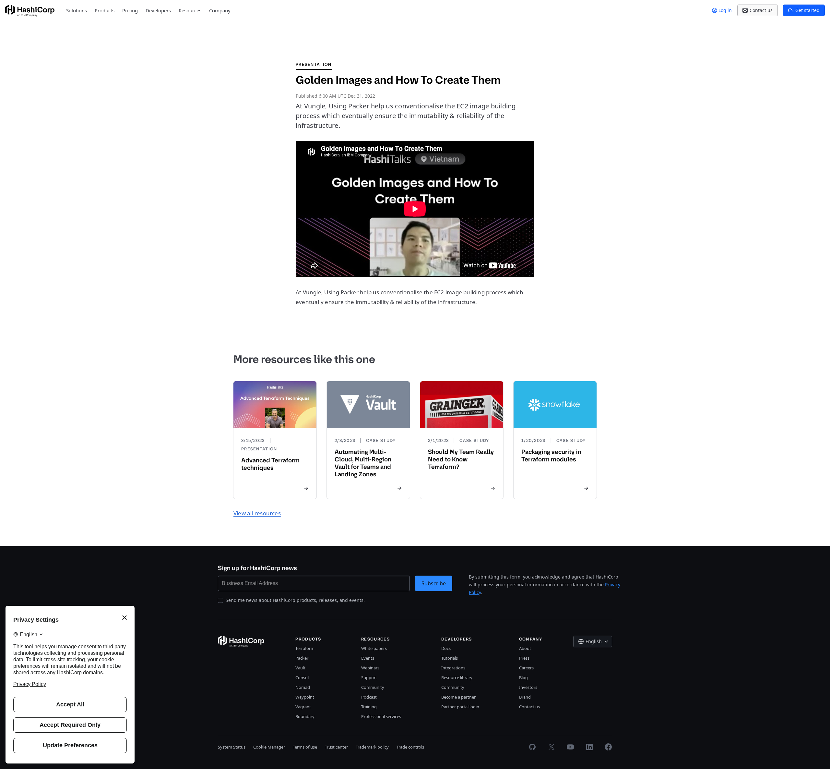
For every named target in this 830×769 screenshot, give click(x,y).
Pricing (130, 10)
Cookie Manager (269, 747)
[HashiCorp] (29, 11)
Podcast (369, 697)
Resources (190, 10)
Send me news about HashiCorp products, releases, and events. (295, 600)
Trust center (336, 747)
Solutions (76, 10)
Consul (302, 677)
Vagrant (303, 707)
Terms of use (305, 747)
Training (369, 707)
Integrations (453, 668)
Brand (525, 697)
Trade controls (410, 747)
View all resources (257, 513)
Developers (158, 10)
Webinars (370, 668)
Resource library (456, 677)
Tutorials (449, 658)
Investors (528, 687)
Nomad (302, 687)
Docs (446, 648)
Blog (523, 677)
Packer (301, 658)
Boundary (304, 716)
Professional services (381, 716)
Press (524, 658)
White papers (374, 648)
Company (220, 10)
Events (367, 658)
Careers (526, 668)
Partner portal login (460, 707)
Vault (300, 668)
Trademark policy (372, 747)
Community (372, 687)
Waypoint (304, 697)
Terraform (304, 648)
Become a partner (458, 697)
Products (104, 10)
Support (369, 677)
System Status (231, 747)
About (525, 648)
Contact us (529, 707)
